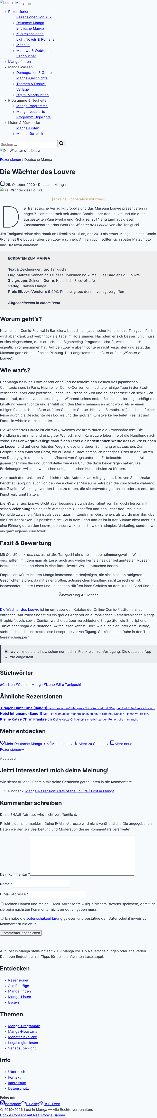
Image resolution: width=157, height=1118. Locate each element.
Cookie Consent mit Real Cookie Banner (32, 1115)
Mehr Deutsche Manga (25, 744)
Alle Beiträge (18, 986)
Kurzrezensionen (30, 34)
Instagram (13, 1104)
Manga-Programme (24, 1026)
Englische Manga (30, 28)
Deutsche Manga (30, 23)
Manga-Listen (27, 128)
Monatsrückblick (29, 134)
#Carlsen (7, 685)
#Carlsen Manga (29, 685)
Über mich (16, 1072)
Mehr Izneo (62, 744)
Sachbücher (26, 56)
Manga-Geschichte (32, 78)
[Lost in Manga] (14, 3)
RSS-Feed (52, 1104)
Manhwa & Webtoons (33, 51)
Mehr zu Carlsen (94, 744)
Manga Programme (32, 106)
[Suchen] (61, 143)
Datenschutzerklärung (44, 918)
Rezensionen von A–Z (34, 17)
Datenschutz (18, 1088)
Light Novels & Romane (35, 39)
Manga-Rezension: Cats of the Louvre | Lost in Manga (69, 791)
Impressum (17, 1083)
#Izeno (49, 685)
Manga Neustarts (30, 112)
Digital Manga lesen (32, 95)
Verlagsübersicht (22, 1048)
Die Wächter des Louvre (19, 609)
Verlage (22, 89)
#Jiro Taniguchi (68, 685)
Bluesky (32, 1104)
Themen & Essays (31, 84)
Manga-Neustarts (22, 1031)
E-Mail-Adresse (14, 894)
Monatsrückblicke (22, 1037)
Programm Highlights (33, 117)
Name (6, 884)
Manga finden (19, 62)
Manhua (23, 45)
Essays (14, 1002)
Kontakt (14, 1077)
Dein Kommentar (15, 874)
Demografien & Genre (34, 73)
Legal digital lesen (23, 1043)
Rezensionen (18, 12)
